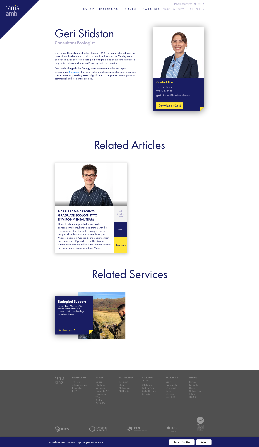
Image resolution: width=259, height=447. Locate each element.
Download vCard (170, 105)
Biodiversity (75, 72)
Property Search (109, 9)
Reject (204, 442)
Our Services (132, 9)
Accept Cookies (182, 442)
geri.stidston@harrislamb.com (173, 95)
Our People (89, 9)
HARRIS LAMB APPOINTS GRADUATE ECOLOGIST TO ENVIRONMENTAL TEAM (77, 215)
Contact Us (196, 9)
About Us (169, 9)
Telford (193, 377)
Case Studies (151, 9)
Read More (94, 248)
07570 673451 (164, 90)
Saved (184, 4)
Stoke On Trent (147, 379)
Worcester (172, 377)
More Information (65, 330)
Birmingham (79, 377)
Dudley (99, 377)
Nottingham (126, 377)
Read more (121, 245)
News (181, 9)
